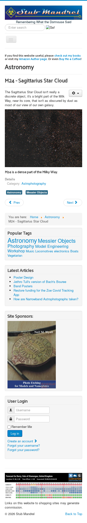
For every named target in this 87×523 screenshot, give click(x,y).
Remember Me (21, 427)
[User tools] (75, 93)
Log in (15, 433)
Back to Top (73, 513)
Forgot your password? (23, 449)
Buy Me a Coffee (70, 58)
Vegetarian (14, 255)
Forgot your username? (23, 445)
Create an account (20, 441)
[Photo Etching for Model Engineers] (31, 354)
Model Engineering (51, 246)
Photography (20, 245)
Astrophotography (34, 183)
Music (30, 251)
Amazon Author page (33, 58)
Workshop (16, 251)
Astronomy (14, 192)
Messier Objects (37, 192)
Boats (74, 251)
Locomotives (44, 251)
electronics (61, 251)
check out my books (67, 55)
